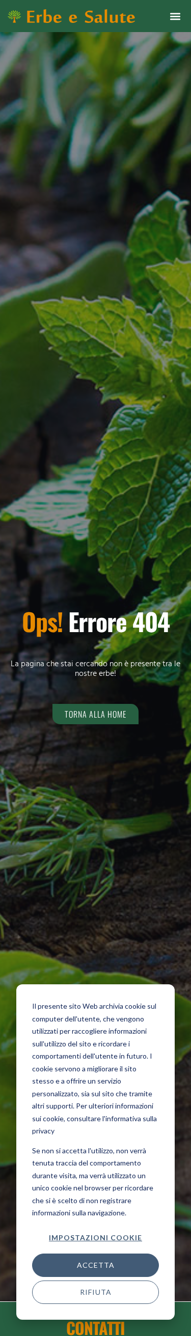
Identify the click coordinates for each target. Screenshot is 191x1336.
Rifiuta (96, 1292)
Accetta (96, 1265)
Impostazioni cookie (95, 1237)
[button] (175, 16)
